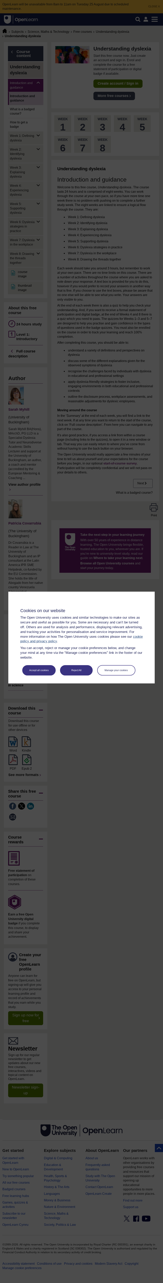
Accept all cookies (39, 670)
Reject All (76, 670)
